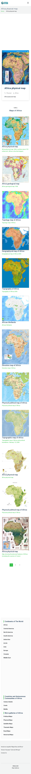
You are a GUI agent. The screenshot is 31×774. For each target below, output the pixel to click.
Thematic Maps (8, 727)
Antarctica (7, 639)
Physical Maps (8, 720)
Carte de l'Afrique (15, 749)
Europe (6, 650)
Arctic (5, 643)
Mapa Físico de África (17, 746)
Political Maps (8, 716)
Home (2, 11)
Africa (5, 625)
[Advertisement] (15, 30)
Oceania (6, 654)
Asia (5, 647)
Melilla (6, 709)
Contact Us (4, 753)
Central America (9, 628)
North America (8, 632)
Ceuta (5, 705)
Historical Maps (8, 734)
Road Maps (7, 731)
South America (8, 636)
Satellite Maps (8, 723)
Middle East (7, 658)
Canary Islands (8, 702)
